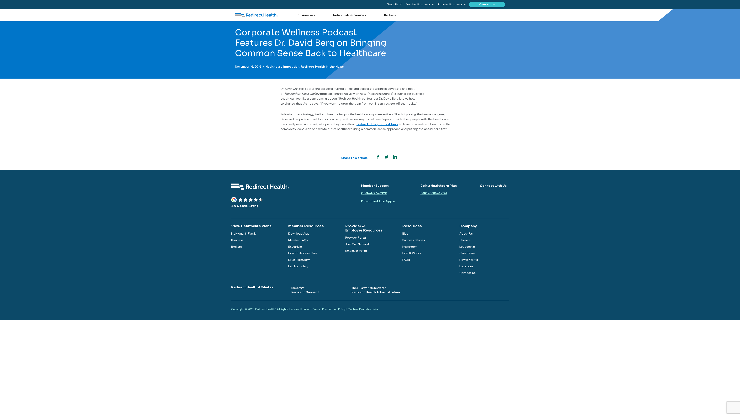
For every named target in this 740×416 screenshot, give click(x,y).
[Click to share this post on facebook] (378, 157)
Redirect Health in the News (322, 67)
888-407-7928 (374, 193)
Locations (466, 266)
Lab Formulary (298, 266)
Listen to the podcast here (377, 124)
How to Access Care (302, 253)
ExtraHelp (295, 247)
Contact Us (487, 4)
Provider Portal (355, 238)
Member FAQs (298, 240)
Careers (465, 240)
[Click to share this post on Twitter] (386, 157)
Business (237, 240)
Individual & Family (243, 233)
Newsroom (409, 247)
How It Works (411, 253)
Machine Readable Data (363, 309)
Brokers (390, 15)
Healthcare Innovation (282, 67)
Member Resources (418, 4)
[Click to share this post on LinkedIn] (395, 157)
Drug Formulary (299, 260)
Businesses (306, 15)
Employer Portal (356, 251)
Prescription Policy (334, 309)
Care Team (467, 253)
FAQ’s (406, 260)
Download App (298, 233)
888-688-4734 (433, 193)
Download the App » (378, 201)
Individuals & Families (349, 15)
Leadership (467, 247)
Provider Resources (450, 4)
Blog (405, 233)
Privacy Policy (311, 309)
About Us (392, 4)
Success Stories (413, 240)
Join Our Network (357, 244)
